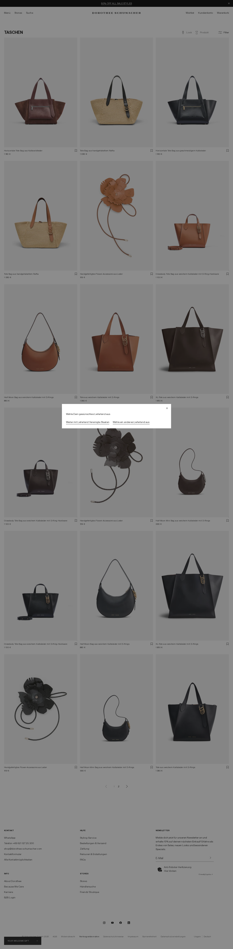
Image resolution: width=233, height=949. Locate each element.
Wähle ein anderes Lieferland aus (131, 422)
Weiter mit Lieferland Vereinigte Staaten (87, 422)
